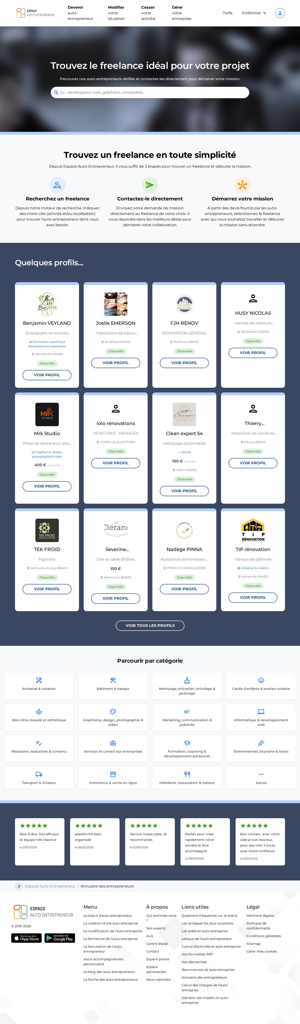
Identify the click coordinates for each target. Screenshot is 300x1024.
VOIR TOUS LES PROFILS (150, 625)
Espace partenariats (156, 969)
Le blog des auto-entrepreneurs (109, 972)
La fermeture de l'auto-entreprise (110, 939)
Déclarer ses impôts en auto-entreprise (205, 1000)
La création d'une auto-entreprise (110, 923)
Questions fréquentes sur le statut (209, 915)
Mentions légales (260, 915)
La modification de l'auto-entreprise (112, 931)
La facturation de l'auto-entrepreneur (102, 949)
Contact (152, 951)
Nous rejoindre (158, 979)
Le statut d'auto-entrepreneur (107, 915)
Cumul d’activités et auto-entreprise (211, 946)
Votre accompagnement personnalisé (103, 961)
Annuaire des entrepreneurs (204, 977)
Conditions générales (264, 936)
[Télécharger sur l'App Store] (26, 938)
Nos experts (155, 928)
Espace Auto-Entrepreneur (50, 886)
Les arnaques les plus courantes (207, 923)
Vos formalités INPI (197, 954)
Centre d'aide (157, 944)
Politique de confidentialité (258, 925)
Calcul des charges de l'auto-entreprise (205, 987)
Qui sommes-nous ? (161, 918)
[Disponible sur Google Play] (60, 938)
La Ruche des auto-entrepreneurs (110, 979)
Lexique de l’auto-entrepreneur (207, 939)
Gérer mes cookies (262, 951)
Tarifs (227, 13)
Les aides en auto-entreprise (205, 931)
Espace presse (157, 959)
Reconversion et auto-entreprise (208, 970)
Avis (149, 936)
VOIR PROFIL (47, 375)
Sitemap (253, 944)
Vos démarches (194, 962)
